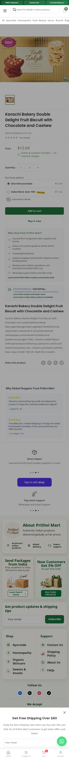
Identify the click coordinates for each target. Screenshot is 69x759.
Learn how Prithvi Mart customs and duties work (31, 277)
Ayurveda (11, 20)
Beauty (42, 20)
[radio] (8, 183)
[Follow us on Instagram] (39, 693)
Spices (50, 20)
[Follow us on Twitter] (29, 693)
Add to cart (34, 210)
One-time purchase (21, 183)
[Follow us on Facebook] (20, 693)
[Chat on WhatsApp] (62, 741)
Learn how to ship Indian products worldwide (33, 297)
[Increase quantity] (38, 167)
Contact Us (55, 645)
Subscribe (54, 619)
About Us (53, 662)
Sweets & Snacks (19, 671)
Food (35, 20)
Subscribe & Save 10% (27, 192)
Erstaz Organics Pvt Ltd (18, 133)
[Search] (14, 9)
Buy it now (34, 221)
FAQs (50, 670)
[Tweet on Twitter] (55, 363)
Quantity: (10, 167)
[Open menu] (5, 10)
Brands (59, 20)
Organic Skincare (19, 661)
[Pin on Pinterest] (49, 363)
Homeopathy (24, 20)
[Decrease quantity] (21, 167)
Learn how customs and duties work (29, 294)
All (3, 20)
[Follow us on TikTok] (49, 693)
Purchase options (14, 177)
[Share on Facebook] (43, 363)
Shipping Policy (53, 653)
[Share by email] (61, 363)
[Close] (64, 712)
